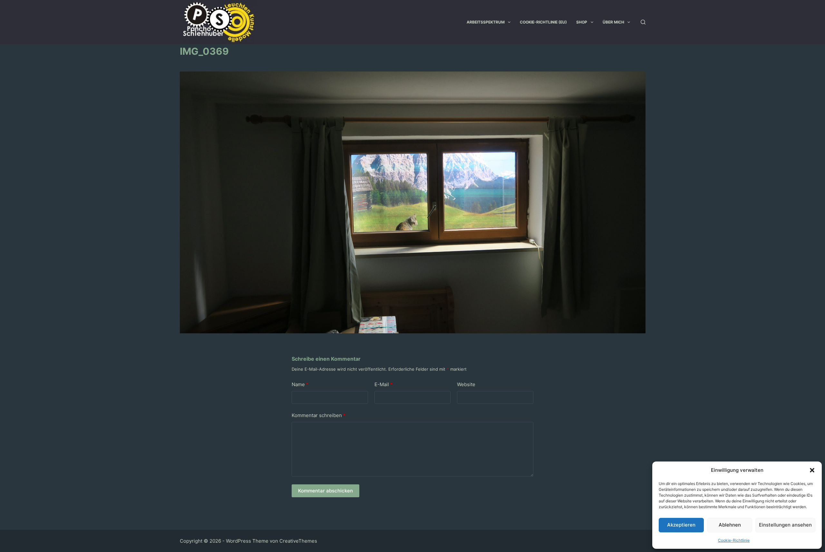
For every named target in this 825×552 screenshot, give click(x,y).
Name (300, 384)
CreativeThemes (298, 541)
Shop (581, 22)
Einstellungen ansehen (785, 525)
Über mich (613, 22)
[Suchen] (643, 22)
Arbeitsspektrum (486, 22)
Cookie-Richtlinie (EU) (543, 22)
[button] (812, 470)
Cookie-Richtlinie (734, 540)
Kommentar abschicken (325, 491)
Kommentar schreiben (318, 415)
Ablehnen (730, 525)
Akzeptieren (681, 525)
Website (466, 384)
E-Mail (383, 384)
